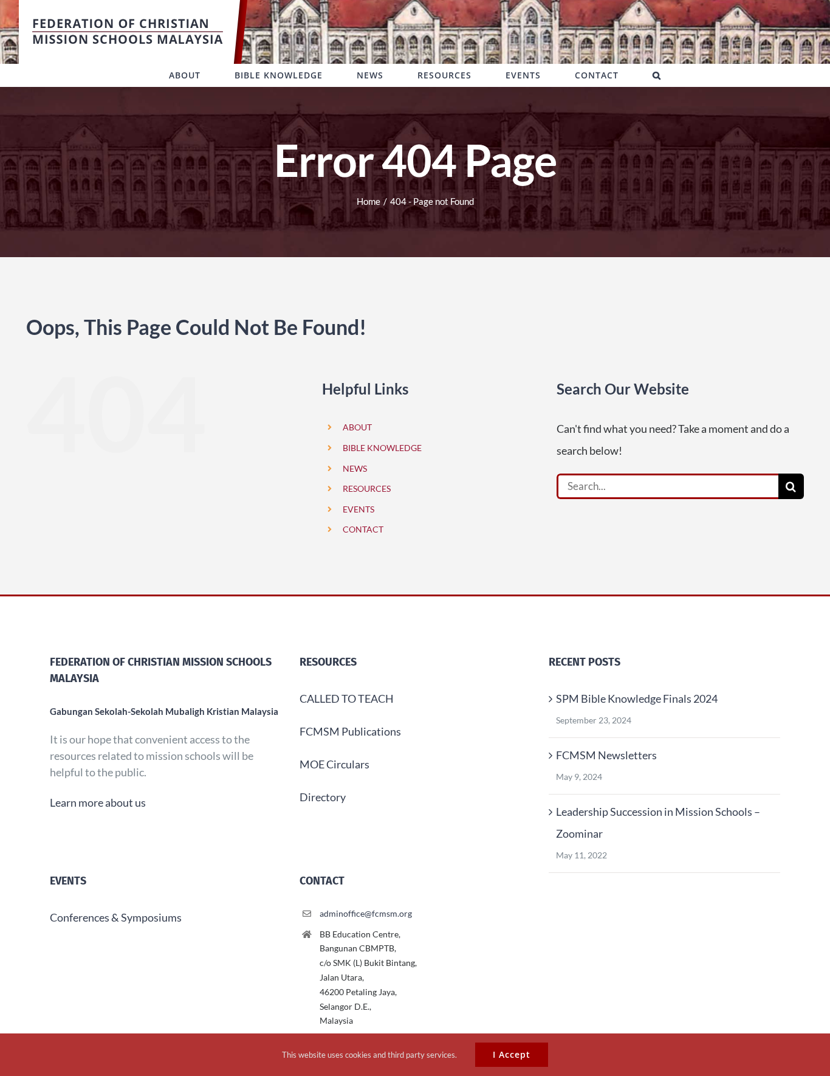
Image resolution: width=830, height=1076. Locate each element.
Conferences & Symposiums (116, 917)
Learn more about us (98, 802)
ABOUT (357, 427)
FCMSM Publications (350, 731)
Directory (323, 797)
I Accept (511, 1054)
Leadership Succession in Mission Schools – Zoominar (658, 822)
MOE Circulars (334, 764)
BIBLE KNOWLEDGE (382, 448)
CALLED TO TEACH (347, 698)
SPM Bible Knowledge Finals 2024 (637, 698)
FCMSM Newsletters (606, 755)
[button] (657, 75)
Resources (328, 662)
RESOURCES (367, 488)
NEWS (355, 468)
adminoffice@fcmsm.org (366, 913)
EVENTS (358, 509)
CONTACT (363, 529)
